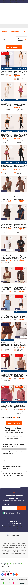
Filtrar (4, 39)
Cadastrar (22, 507)
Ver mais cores (8, 68)
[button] (14, 47)
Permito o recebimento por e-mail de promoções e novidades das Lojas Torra (12, 513)
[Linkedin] (14, 574)
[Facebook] (2, 574)
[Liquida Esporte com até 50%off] (14, 18)
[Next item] (26, 1)
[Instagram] (5, 574)
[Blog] (16, 574)
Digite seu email (6, 504)
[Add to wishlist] (11, 53)
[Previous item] (1, 1)
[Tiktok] (8, 574)
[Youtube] (11, 574)
